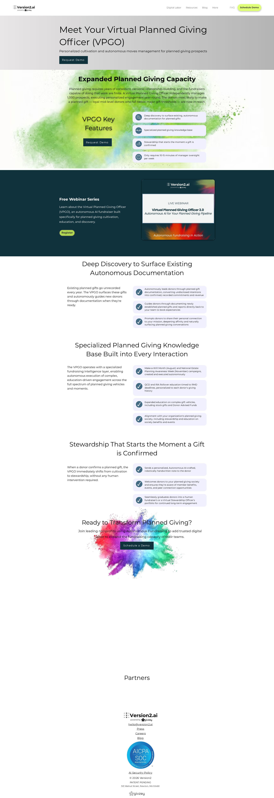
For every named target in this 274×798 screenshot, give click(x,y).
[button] (174, 8)
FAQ (232, 7)
